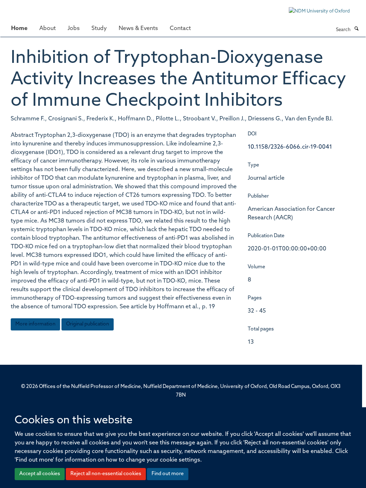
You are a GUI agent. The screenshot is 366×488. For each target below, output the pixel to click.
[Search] (356, 29)
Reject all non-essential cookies (105, 474)
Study (99, 28)
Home (19, 28)
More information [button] (35, 324)
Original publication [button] (87, 324)
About (47, 28)
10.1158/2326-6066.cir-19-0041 (290, 147)
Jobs (74, 28)
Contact (180, 28)
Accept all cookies (39, 474)
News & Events (138, 28)
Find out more (168, 474)
